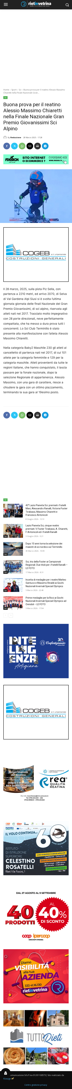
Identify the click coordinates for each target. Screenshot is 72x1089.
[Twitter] (14, 146)
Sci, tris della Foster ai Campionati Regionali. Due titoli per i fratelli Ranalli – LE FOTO (46, 565)
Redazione (15, 137)
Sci (20, 89)
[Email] (29, 146)
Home (6, 89)
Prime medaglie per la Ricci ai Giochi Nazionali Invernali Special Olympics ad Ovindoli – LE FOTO (46, 601)
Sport (14, 89)
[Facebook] (6, 146)
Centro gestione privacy (35, 1084)
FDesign (7, 1078)
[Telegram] (45, 146)
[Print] (37, 146)
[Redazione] (5, 137)
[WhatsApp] (22, 146)
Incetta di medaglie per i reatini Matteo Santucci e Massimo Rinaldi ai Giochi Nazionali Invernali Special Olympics (46, 583)
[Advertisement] (36, 47)
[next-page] (11, 615)
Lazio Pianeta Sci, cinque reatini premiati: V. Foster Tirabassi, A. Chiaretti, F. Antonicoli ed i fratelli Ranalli (47, 528)
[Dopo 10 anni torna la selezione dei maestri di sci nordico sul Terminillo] (13, 549)
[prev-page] (5, 615)
